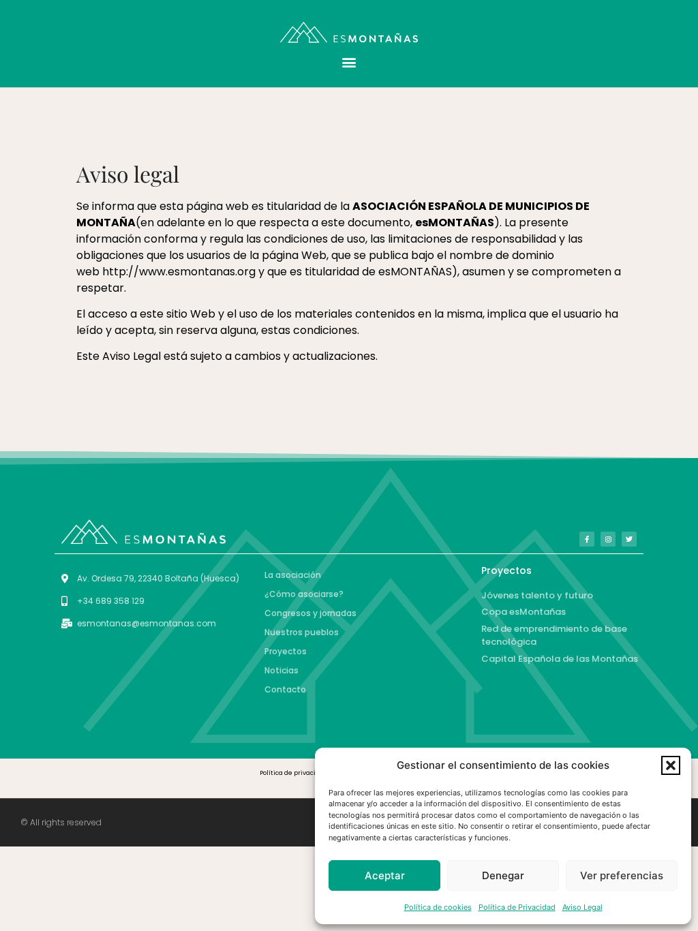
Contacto (285, 689)
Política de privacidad (294, 773)
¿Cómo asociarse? (304, 594)
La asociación (292, 575)
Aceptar (385, 875)
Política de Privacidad (517, 907)
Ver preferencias (621, 875)
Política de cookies (438, 907)
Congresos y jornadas (310, 613)
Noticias (281, 670)
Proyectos (285, 651)
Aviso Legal (582, 907)
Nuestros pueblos (301, 632)
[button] (671, 765)
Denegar (503, 875)
